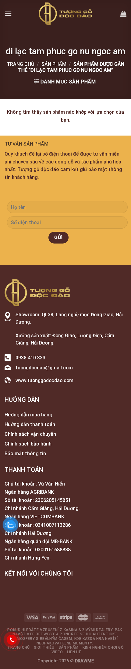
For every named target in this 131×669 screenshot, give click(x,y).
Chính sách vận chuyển (30, 434)
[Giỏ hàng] (123, 13)
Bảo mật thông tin (25, 453)
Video (57, 652)
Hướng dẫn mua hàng (28, 415)
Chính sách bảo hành (28, 444)
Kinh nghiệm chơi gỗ (103, 647)
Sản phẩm (53, 64)
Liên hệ (74, 652)
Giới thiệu (44, 647)
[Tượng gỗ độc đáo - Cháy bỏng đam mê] (65, 13)
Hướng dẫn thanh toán (30, 424)
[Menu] (8, 13)
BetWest (45, 634)
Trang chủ (20, 64)
